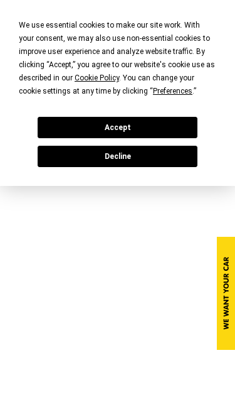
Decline (118, 156)
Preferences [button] (172, 91)
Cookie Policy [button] (97, 77)
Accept (118, 127)
